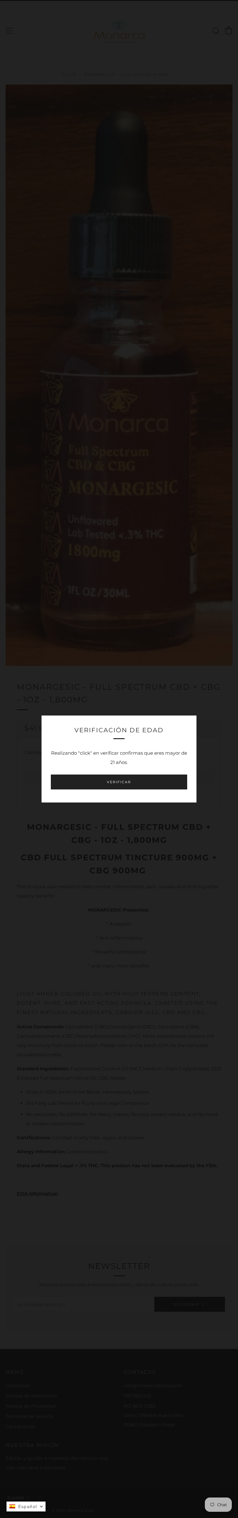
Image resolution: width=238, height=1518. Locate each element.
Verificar (119, 782)
